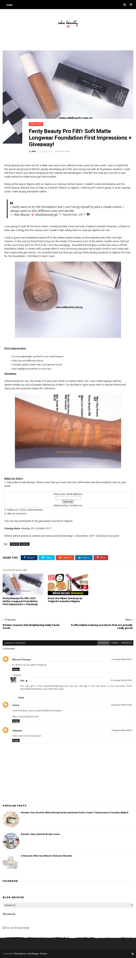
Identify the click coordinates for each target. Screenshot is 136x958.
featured (36, 124)
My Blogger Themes (38, 953)
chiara (15, 705)
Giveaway (24, 544)
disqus (114, 643)
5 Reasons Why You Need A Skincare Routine (46, 855)
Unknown (17, 730)
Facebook (21, 513)
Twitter (22, 509)
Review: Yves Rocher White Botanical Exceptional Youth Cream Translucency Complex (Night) (74, 812)
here (123, 252)
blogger (103, 643)
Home (9, 5)
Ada (22, 680)
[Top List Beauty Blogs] (16, 927)
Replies (17, 674)
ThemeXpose (20, 953)
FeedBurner (75, 505)
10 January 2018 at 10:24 (121, 680)
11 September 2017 (71, 214)
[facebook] (133, 954)
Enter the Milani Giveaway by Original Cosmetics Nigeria (65, 600)
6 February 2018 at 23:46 (121, 705)
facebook (126, 643)
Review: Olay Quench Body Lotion (40, 834)
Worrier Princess (21, 659)
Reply (16, 669)
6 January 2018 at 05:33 (122, 659)
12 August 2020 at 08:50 (121, 730)
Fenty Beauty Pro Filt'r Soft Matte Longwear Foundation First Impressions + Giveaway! (20, 601)
